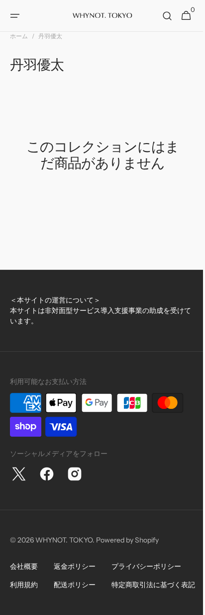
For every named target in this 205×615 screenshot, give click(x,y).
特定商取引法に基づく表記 (52, 603)
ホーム (19, 36)
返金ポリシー (75, 566)
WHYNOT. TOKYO (64, 540)
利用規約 (24, 584)
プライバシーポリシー (146, 566)
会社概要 (24, 566)
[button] (15, 16)
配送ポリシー (75, 584)
